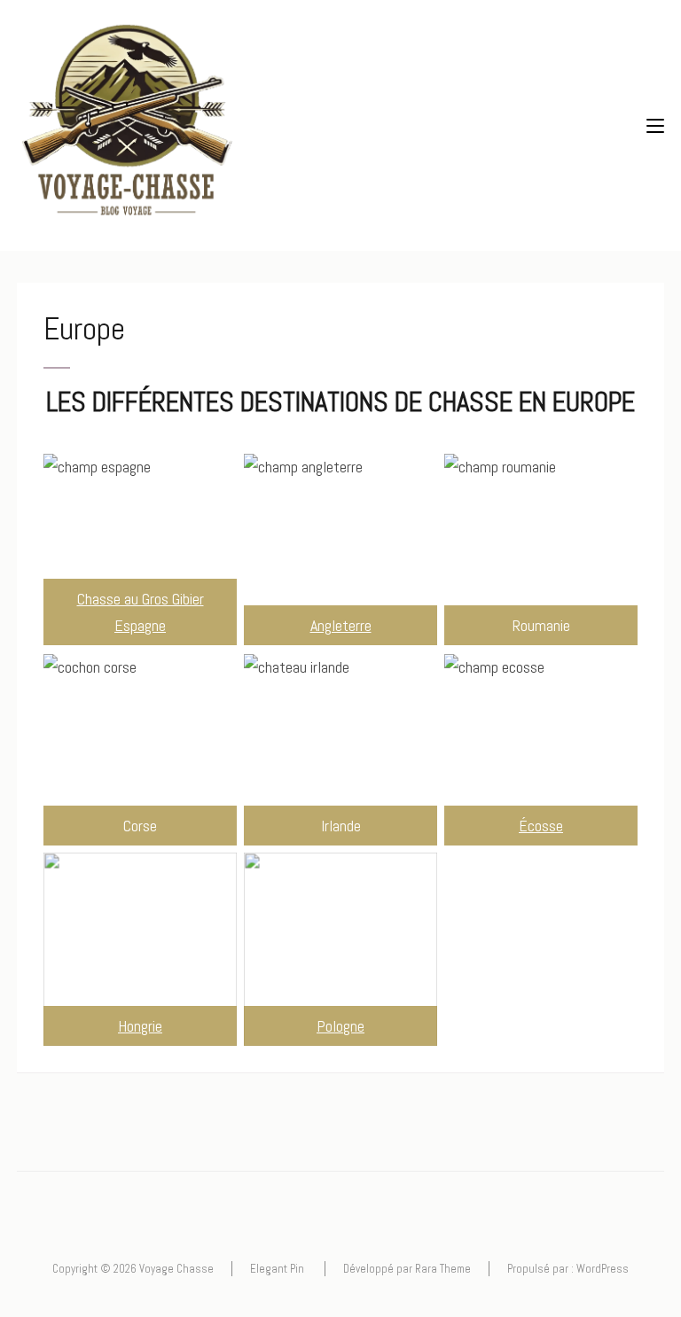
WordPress (602, 1268)
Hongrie (140, 1026)
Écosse (541, 825)
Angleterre (341, 625)
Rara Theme (443, 1268)
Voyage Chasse (176, 1268)
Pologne (340, 1026)
